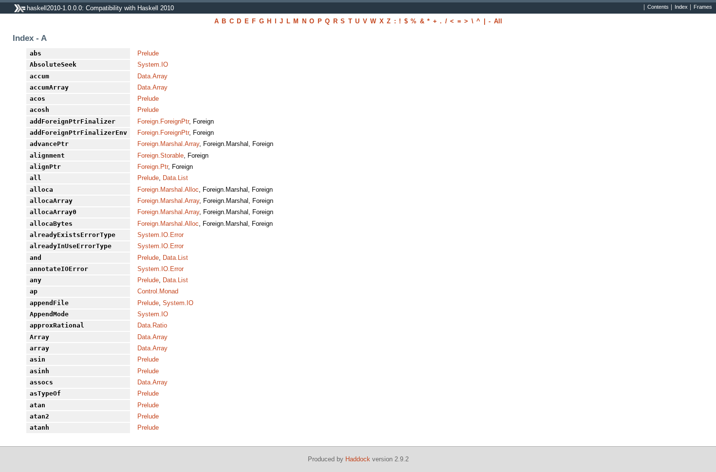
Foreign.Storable (160, 155)
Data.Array (152, 76)
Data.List (175, 178)
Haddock (357, 459)
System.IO (152, 64)
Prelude (148, 53)
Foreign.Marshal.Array (168, 143)
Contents (658, 7)
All (498, 21)
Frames (703, 7)
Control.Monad (157, 291)
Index (681, 7)
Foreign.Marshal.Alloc (168, 189)
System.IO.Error (160, 234)
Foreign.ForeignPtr (163, 121)
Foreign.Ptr (152, 166)
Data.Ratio (152, 325)
